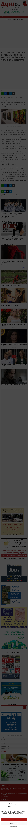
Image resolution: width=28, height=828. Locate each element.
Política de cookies (13, 826)
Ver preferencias (14, 823)
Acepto (14, 819)
